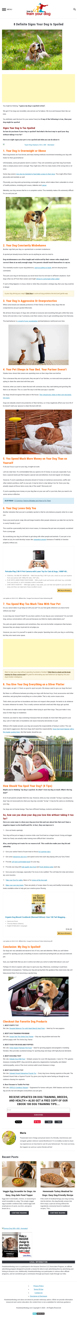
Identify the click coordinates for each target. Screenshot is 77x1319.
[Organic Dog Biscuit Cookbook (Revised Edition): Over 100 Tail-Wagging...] (38, 904)
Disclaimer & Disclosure (38, 1296)
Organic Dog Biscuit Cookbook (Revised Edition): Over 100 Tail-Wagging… (35, 917)
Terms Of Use (38, 1289)
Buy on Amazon (65, 590)
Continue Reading (19, 1213)
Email (49, 1122)
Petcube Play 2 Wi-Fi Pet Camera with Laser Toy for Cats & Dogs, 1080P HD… (36, 571)
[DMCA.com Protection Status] (38, 1314)
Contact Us (39, 1293)
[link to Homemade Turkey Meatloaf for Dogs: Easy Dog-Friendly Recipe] (58, 1174)
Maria (23, 1133)
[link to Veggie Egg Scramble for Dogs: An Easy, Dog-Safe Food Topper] (19, 1174)
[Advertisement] (38, 88)
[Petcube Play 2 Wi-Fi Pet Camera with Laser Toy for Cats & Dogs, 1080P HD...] (38, 558)
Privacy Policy (38, 1286)
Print (59, 1122)
